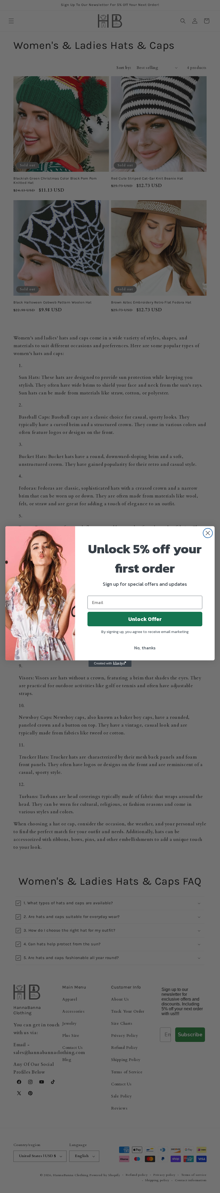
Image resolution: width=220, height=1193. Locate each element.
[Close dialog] (207, 533)
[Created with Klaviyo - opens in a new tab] (110, 663)
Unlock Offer (145, 619)
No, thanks (145, 648)
